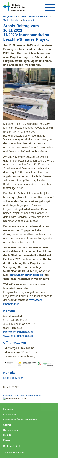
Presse (6, 440)
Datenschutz (9, 414)
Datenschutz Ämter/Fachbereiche (20, 419)
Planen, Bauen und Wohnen (34, 16)
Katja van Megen (13, 377)
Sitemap (7, 424)
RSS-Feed (19, 395)
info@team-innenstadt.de (26, 274)
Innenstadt (28, 20)
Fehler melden (33, 395)
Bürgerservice (10, 16)
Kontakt (7, 435)
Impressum (9, 409)
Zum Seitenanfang (14, 452)
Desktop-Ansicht (11, 446)
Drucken (7, 395)
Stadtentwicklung (11, 20)
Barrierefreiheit (10, 430)
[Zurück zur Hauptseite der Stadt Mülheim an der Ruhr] (14, 6)
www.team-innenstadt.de (18, 335)
